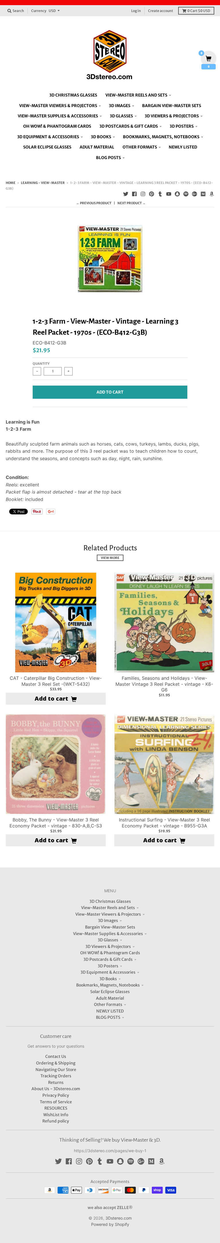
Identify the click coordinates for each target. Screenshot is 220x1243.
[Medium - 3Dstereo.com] (203, 194)
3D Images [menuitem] (119, 105)
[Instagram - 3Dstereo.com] (143, 194)
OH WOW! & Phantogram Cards (110, 952)
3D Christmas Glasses (110, 901)
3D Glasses (108, 940)
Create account (160, 11)
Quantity (41, 364)
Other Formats (108, 1004)
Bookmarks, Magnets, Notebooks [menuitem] (161, 136)
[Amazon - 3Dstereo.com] (211, 194)
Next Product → (131, 203)
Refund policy (55, 1121)
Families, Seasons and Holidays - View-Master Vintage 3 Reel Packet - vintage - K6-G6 (164, 684)
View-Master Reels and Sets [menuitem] (136, 95)
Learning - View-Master (43, 183)
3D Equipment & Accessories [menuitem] (48, 136)
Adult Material (110, 998)
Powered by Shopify (110, 1224)
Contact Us (55, 1056)
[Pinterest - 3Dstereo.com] (151, 194)
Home (10, 183)
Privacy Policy (55, 1095)
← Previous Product (93, 203)
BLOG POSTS (108, 1017)
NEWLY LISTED (110, 1011)
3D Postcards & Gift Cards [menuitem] (128, 126)
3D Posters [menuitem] (182, 126)
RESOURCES (55, 1108)
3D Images (108, 920)
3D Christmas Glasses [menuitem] (73, 95)
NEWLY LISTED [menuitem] (183, 147)
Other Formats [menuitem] (140, 147)
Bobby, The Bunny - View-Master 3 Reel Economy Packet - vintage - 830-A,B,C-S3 (55, 823)
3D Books (108, 978)
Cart (198, 11)
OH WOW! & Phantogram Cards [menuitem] (57, 126)
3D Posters (108, 966)
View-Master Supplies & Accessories (108, 933)
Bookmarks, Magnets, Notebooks (108, 985)
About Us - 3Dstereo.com (56, 1088)
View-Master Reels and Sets (108, 907)
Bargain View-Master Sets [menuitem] (171, 105)
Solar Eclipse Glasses (110, 991)
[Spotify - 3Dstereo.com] (185, 194)
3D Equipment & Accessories (107, 972)
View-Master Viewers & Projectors (108, 914)
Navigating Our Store (56, 1069)
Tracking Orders (55, 1075)
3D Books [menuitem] (101, 136)
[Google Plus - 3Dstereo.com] (194, 194)
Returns (56, 1082)
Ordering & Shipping (55, 1063)
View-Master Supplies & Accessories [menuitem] (58, 116)
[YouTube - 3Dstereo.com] (168, 194)
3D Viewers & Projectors (108, 946)
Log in (136, 11)
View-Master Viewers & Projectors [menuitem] (58, 105)
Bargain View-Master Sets (110, 927)
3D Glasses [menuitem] (121, 116)
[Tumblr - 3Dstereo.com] (160, 194)
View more (110, 558)
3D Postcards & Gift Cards (108, 959)
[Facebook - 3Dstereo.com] (134, 194)
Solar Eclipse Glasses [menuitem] (47, 147)
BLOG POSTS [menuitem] (108, 157)
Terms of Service (56, 1101)
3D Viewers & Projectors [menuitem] (172, 116)
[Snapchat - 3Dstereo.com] (177, 194)
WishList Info (55, 1114)
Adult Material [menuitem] (97, 147)
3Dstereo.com (118, 1218)
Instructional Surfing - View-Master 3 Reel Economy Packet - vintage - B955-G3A (164, 823)
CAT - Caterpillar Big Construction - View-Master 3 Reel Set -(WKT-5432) (56, 681)
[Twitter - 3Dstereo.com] (125, 194)
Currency (38, 11)
